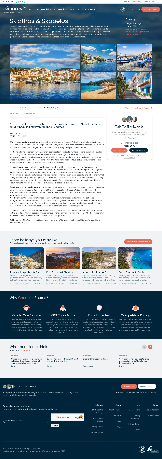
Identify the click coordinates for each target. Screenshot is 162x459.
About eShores (115, 410)
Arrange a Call (119, 150)
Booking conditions (135, 417)
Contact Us (117, 415)
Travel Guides (149, 2)
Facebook (154, 415)
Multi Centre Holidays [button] (41, 9)
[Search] (158, 1)
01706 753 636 (129, 158)
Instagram (154, 410)
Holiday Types (97, 426)
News (119, 421)
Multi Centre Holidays (97, 411)
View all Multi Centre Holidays (138, 242)
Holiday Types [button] (85, 9)
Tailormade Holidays (98, 419)
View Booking (136, 2)
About (126, 2)
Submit (55, 425)
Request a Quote (138, 150)
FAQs (119, 427)
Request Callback (150, 9)
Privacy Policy (134, 424)
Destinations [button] (65, 9)
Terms (137, 429)
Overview (14, 113)
